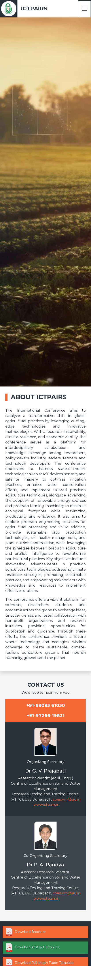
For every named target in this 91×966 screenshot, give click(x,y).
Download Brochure (30, 932)
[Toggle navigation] (84, 8)
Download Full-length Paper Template (44, 963)
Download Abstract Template (37, 947)
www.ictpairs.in (46, 805)
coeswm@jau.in (66, 799)
